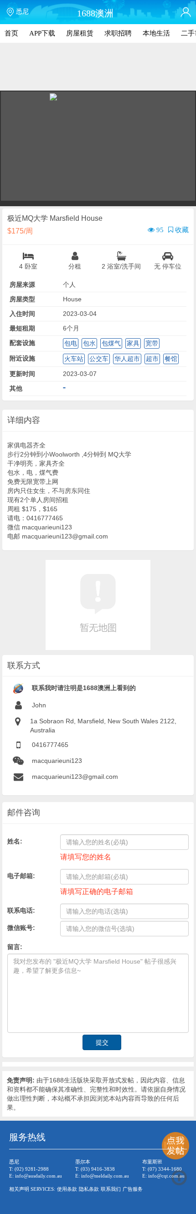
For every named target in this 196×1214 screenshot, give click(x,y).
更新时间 (22, 373)
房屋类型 (22, 299)
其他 (16, 388)
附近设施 (22, 358)
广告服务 (133, 1189)
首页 (11, 33)
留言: (14, 946)
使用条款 (67, 1189)
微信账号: (21, 927)
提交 (102, 1042)
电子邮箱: (21, 875)
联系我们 (111, 1189)
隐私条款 (89, 1189)
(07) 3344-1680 (165, 1169)
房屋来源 (22, 284)
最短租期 (22, 328)
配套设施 (22, 342)
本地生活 (156, 33)
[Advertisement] (98, 68)
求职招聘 (118, 33)
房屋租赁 (79, 33)
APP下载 (42, 33)
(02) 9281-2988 (32, 1169)
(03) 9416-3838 (98, 1169)
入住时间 (22, 313)
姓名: (14, 841)
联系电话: (21, 910)
